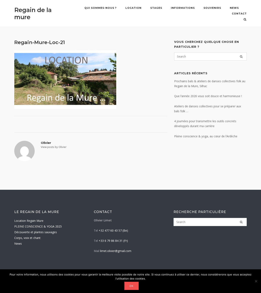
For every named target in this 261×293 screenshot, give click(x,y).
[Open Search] (245, 20)
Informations (183, 7)
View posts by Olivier (53, 147)
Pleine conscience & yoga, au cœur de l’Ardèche (205, 136)
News (234, 7)
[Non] (256, 281)
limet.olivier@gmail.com (115, 251)
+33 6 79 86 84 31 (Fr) (113, 241)
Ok (131, 286)
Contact (239, 13)
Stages (156, 7)
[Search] (241, 56)
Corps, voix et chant (27, 238)
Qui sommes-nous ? (100, 7)
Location (133, 7)
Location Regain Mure (28, 221)
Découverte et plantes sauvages (35, 232)
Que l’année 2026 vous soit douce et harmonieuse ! (208, 96)
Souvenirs (212, 7)
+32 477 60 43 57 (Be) (113, 230)
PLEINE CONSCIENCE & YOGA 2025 (38, 226)
